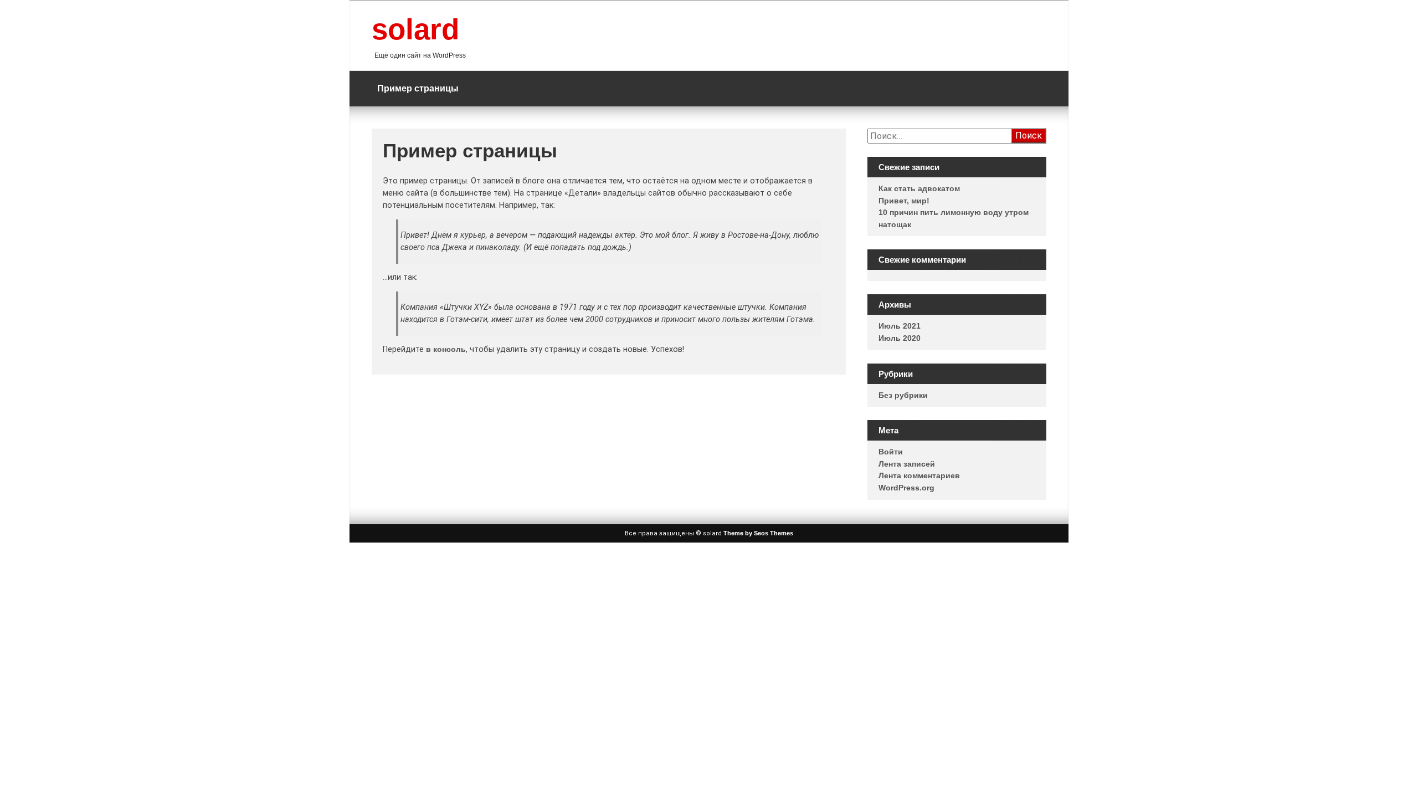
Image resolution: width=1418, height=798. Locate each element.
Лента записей (906, 463)
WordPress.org (906, 487)
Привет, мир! (903, 200)
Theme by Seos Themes (758, 533)
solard (415, 29)
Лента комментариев (919, 475)
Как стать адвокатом (919, 188)
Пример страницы (418, 88)
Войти (890, 451)
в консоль (446, 349)
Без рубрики (903, 395)
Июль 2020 (899, 338)
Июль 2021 (899, 325)
